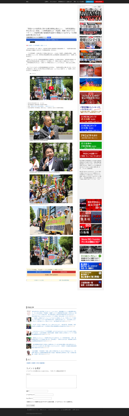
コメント (28, 374)
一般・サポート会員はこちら (51, 39)
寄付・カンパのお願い (79, 1)
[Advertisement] (51, 14)
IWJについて (43, 409)
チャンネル (53, 1)
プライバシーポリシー (53, 409)
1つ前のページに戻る (39, 280)
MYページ (89, 1)
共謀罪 (28, 363)
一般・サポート (39, 272)
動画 (49, 37)
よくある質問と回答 (66, 409)
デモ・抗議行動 (40, 363)
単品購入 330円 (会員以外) (51, 274)
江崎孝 (33, 363)
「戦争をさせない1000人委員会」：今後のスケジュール (42, 106)
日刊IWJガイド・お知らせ (64, 1)
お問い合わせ (76, 409)
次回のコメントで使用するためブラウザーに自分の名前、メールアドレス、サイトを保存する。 (50, 401)
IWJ (27, 1)
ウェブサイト (29, 398)
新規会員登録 (99, 1)
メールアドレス (30, 394)
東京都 (45, 37)
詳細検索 (95, 6)
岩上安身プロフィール (32, 409)
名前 (27, 391)
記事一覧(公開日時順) (64, 280)
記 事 (46, 1)
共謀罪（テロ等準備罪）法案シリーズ (38, 45)
